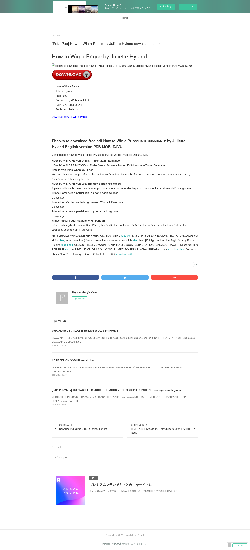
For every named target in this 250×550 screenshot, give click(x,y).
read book (67, 245)
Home (125, 17)
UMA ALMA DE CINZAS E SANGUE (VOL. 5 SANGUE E (85, 330)
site (135, 240)
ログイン (188, 6)
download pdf (124, 254)
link (62, 240)
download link (176, 249)
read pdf (126, 235)
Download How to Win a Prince (69, 116)
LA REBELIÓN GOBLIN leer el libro (73, 360)
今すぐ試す (166, 6)
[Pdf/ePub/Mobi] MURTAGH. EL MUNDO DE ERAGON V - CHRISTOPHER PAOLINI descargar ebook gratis (116, 390)
